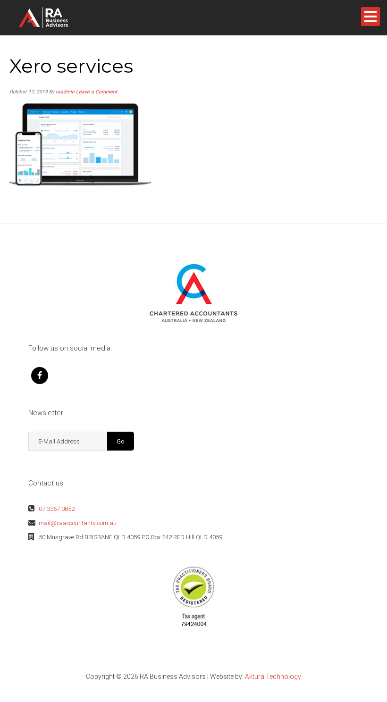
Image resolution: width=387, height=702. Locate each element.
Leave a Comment (96, 92)
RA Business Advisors (58, 17)
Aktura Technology (273, 676)
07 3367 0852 (57, 508)
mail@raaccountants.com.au (78, 522)
